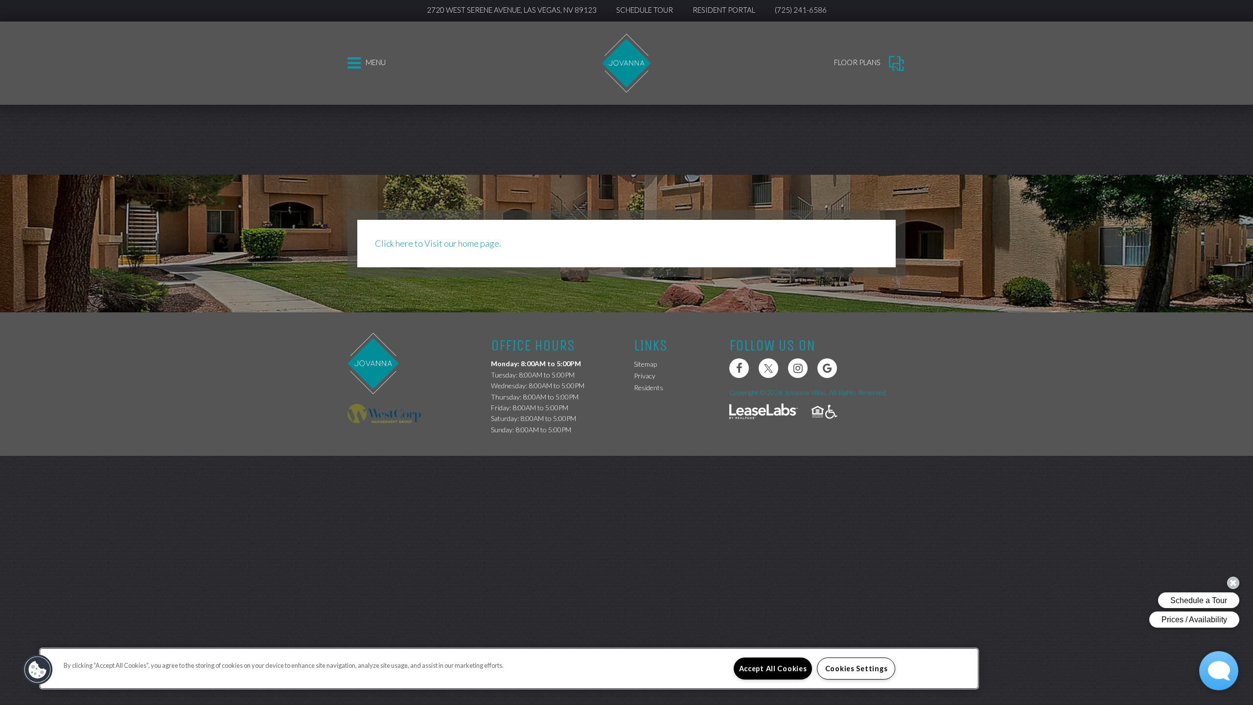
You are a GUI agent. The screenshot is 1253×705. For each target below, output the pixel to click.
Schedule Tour (644, 9)
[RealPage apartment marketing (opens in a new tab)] (763, 412)
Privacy (644, 376)
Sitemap (645, 364)
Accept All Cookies (773, 668)
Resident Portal (724, 9)
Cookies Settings (856, 668)
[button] (739, 368)
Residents (648, 387)
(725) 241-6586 (801, 9)
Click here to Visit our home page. (438, 243)
